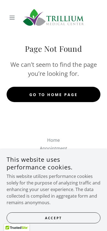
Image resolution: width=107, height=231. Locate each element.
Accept (53, 218)
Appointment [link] (53, 148)
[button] (14, 17)
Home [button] (53, 140)
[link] (53, 17)
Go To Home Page (53, 94)
